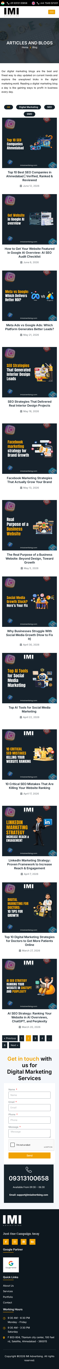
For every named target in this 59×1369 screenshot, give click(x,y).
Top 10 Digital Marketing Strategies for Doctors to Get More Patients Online (29, 941)
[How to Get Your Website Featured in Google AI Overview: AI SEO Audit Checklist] (29, 219)
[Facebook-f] (6, 1242)
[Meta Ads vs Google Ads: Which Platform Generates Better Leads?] (29, 296)
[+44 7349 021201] (37, 3)
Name (12, 1089)
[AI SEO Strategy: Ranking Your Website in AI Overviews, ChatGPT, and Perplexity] (29, 984)
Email (11, 1102)
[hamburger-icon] (51, 12)
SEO (49, 107)
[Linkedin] (23, 1242)
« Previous (10, 1038)
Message (13, 1127)
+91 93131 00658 (18, 3)
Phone (12, 1114)
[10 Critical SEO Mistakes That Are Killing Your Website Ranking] (29, 754)
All (8, 107)
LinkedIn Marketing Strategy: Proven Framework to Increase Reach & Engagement (29, 864)
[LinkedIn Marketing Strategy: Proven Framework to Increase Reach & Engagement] (29, 831)
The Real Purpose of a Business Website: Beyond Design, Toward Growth (29, 558)
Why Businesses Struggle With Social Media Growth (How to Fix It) (29, 635)
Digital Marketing (28, 107)
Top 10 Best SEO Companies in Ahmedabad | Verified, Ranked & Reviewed (29, 176)
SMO (29, 114)
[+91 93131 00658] (8, 3)
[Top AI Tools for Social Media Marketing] (29, 678)
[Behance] (32, 1242)
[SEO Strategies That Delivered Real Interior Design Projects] (29, 372)
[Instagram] (15, 1242)
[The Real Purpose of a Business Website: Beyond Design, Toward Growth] (29, 525)
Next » (14, 1045)
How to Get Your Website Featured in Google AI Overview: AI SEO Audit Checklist (29, 252)
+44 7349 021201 (48, 3)
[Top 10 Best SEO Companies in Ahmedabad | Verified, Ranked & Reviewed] (29, 143)
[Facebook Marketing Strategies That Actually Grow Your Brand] (29, 448)
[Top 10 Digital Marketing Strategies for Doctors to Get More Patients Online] (29, 907)
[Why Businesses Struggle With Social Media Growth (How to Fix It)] (29, 601)
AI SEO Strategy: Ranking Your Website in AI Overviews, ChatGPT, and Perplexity (30, 1017)
